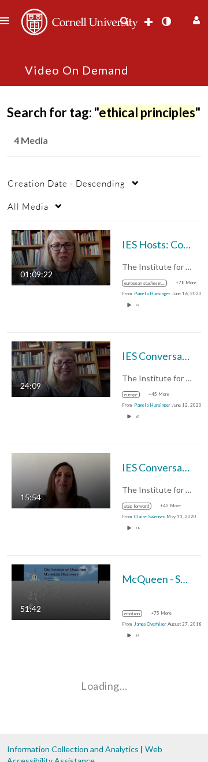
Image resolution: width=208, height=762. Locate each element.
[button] (195, 18)
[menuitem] (124, 21)
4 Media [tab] (31, 140)
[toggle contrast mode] (165, 21)
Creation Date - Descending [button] (66, 183)
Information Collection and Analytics (73, 749)
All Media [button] (28, 206)
